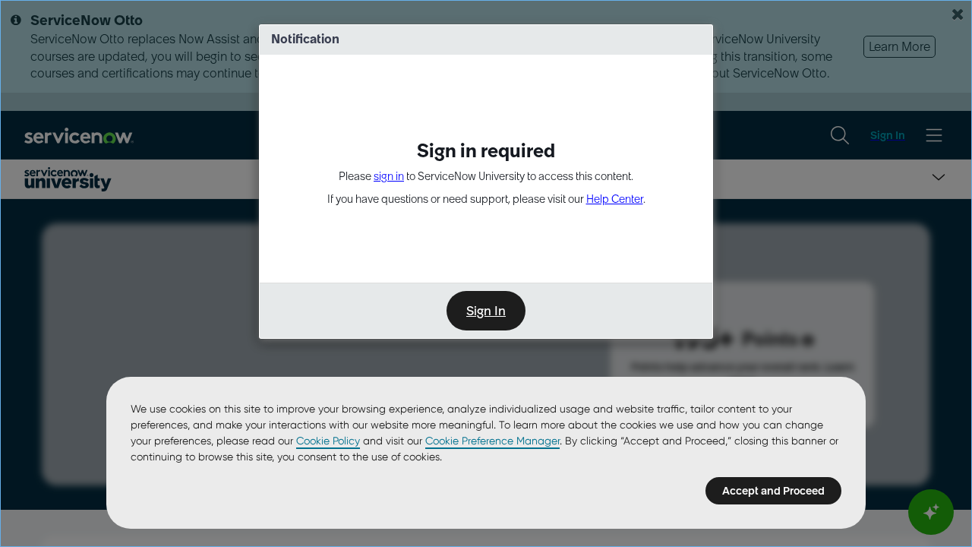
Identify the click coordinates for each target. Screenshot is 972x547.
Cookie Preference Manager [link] (492, 441)
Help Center (614, 199)
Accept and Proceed (773, 491)
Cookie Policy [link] (328, 441)
